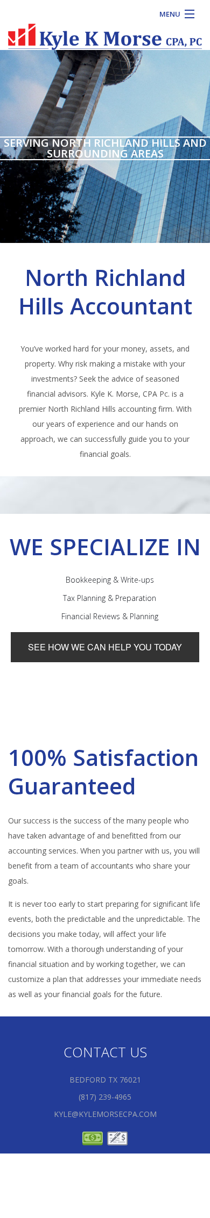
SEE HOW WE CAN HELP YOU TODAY (105, 647)
